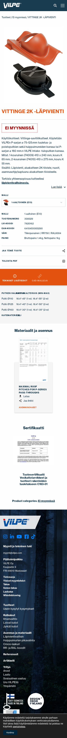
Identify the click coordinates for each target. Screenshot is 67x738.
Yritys (7, 667)
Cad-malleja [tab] (40, 280)
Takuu (6, 584)
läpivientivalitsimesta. (15, 182)
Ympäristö (9, 686)
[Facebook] (26, 536)
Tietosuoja (9, 577)
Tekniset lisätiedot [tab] (14, 280)
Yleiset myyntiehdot (14, 580)
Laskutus (8, 591)
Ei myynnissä (19, 17)
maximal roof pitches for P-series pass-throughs (33, 389)
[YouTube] (19, 536)
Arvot (6, 670)
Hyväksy (10, 732)
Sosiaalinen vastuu (14, 678)
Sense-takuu (10, 587)
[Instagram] (5, 536)
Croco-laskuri (11, 644)
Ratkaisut (9, 615)
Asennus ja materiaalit (17, 632)
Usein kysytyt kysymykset (18, 608)
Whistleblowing (11, 595)
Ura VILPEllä (10, 682)
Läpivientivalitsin (13, 636)
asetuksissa (19, 726)
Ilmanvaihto (10, 619)
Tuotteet (6, 17)
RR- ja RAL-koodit (14, 647)
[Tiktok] (33, 536)
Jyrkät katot (10, 626)
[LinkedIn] (12, 536)
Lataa (26, 396)
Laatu (6, 674)
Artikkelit (9, 660)
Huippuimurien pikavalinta (19, 640)
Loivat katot (10, 622)
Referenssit (10, 654)
